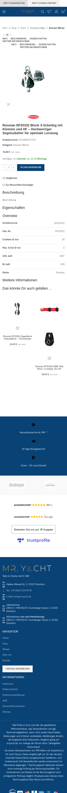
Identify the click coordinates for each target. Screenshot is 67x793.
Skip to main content (44, 3)
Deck (23, 28)
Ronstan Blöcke (56, 28)
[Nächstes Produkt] (10, 35)
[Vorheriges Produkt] (4, 35)
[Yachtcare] (50, 485)
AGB (4, 701)
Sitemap (6, 712)
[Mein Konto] (56, 11)
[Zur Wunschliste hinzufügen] (17, 328)
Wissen (6, 649)
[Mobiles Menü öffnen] (4, 11)
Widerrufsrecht (10, 689)
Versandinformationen (13, 706)
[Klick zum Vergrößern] (8, 104)
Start (4, 28)
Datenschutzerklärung (13, 695)
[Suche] (42, 11)
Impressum (7, 684)
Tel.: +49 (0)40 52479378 (19, 590)
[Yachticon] (17, 485)
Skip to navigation (14, 3)
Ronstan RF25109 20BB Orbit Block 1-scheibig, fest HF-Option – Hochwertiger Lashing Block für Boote (49, 370)
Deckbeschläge (37, 28)
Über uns (7, 655)
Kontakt (6, 660)
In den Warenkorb (30, 167)
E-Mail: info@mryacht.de (18, 597)
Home (5, 638)
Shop (14, 28)
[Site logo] (28, 12)
